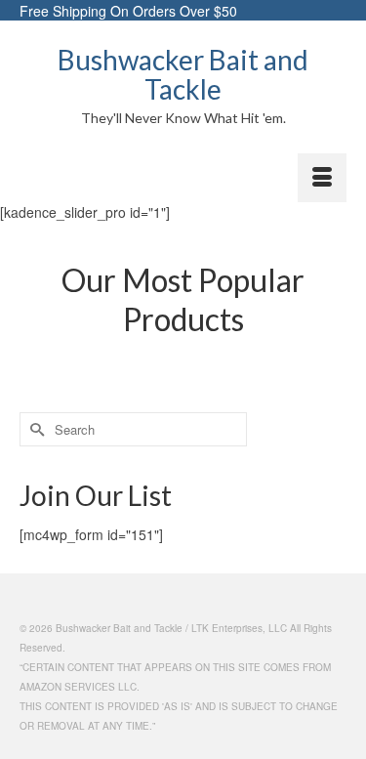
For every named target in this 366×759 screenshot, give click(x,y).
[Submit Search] (34, 429)
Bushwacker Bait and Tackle (183, 74)
